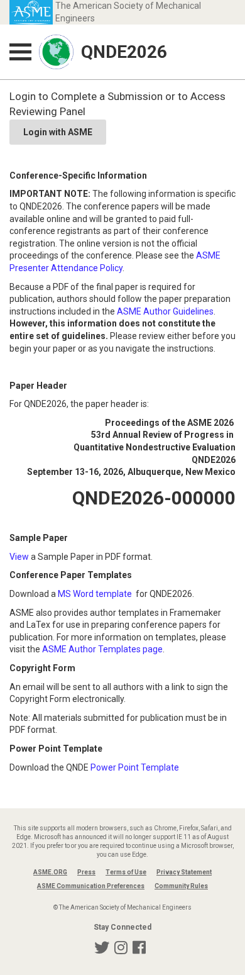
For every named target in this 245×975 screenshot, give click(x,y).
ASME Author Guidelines (165, 311)
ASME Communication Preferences (90, 886)
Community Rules (181, 886)
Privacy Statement (184, 872)
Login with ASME (57, 132)
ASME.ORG (50, 872)
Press (86, 872)
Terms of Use (126, 872)
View (19, 557)
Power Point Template (134, 767)
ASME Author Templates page (102, 649)
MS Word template (95, 594)
